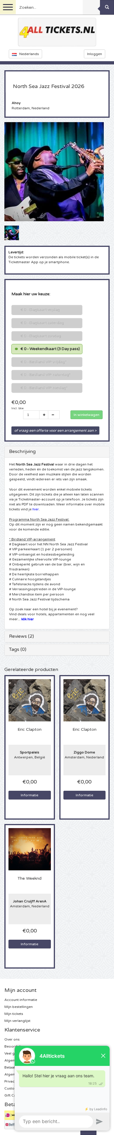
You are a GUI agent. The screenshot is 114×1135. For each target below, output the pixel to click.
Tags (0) (17, 649)
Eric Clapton (30, 729)
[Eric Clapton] (29, 700)
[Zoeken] (107, 7)
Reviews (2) (21, 636)
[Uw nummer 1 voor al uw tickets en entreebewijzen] (57, 32)
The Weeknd (30, 878)
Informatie (29, 795)
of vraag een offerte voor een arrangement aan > (55, 430)
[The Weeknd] (29, 849)
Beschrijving (22, 451)
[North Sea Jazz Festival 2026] (11, 233)
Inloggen (94, 54)
